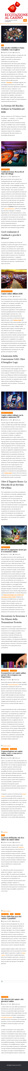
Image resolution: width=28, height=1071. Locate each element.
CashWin (21, 847)
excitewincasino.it (14, 684)
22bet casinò (8, 473)
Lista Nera (17, 914)
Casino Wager (5, 670)
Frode (3, 835)
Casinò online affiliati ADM (11, 294)
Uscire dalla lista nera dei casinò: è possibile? (11, 917)
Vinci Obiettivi (13, 670)
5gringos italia (17, 320)
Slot (2, 45)
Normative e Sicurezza (7, 291)
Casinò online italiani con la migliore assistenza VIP (12, 416)
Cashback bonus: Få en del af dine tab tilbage (12, 173)
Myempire (9, 82)
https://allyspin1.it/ (10, 208)
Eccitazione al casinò (16, 16)
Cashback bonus (5, 169)
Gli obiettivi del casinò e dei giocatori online (12, 1000)
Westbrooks (17, 52)
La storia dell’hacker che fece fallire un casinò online (12, 839)
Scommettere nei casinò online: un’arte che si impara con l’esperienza (13, 675)
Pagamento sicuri (6, 547)
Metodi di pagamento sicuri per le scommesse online (14, 551)
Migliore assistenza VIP (7, 412)
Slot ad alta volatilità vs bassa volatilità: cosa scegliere (12, 49)
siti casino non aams (6, 1017)
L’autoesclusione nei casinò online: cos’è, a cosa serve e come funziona (11, 753)
